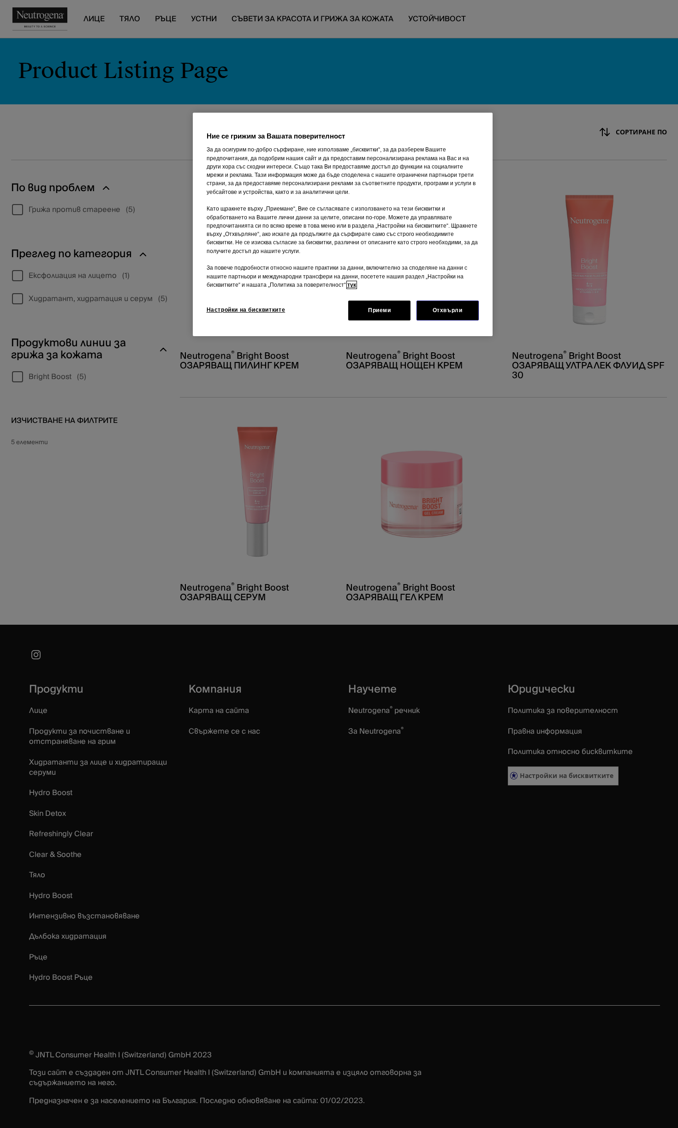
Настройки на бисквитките (246, 310)
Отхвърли (448, 310)
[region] (343, 224)
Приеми (379, 310)
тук (351, 285)
